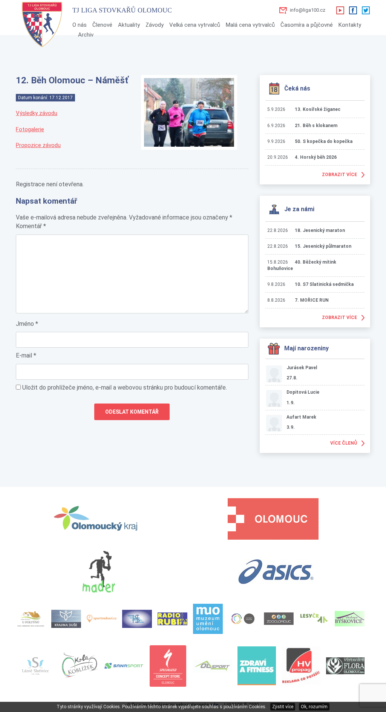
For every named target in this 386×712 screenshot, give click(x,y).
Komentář (31, 226)
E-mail (26, 355)
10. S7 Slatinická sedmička (324, 284)
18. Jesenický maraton (320, 230)
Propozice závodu (38, 145)
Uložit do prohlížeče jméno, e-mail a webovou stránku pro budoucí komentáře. (124, 387)
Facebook (352, 10)
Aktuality (129, 24)
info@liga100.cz (307, 10)
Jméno (27, 323)
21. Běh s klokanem (316, 125)
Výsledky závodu (36, 113)
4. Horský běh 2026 (316, 157)
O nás (79, 24)
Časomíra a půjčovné (306, 24)
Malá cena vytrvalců (250, 24)
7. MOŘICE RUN (312, 300)
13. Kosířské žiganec (317, 109)
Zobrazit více (339, 174)
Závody (155, 24)
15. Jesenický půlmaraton (323, 246)
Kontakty (350, 24)
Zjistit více (282, 706)
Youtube (340, 10)
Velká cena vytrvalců (194, 24)
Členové (102, 24)
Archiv (85, 34)
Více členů (343, 443)
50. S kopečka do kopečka (323, 141)
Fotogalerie (30, 129)
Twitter (365, 10)
